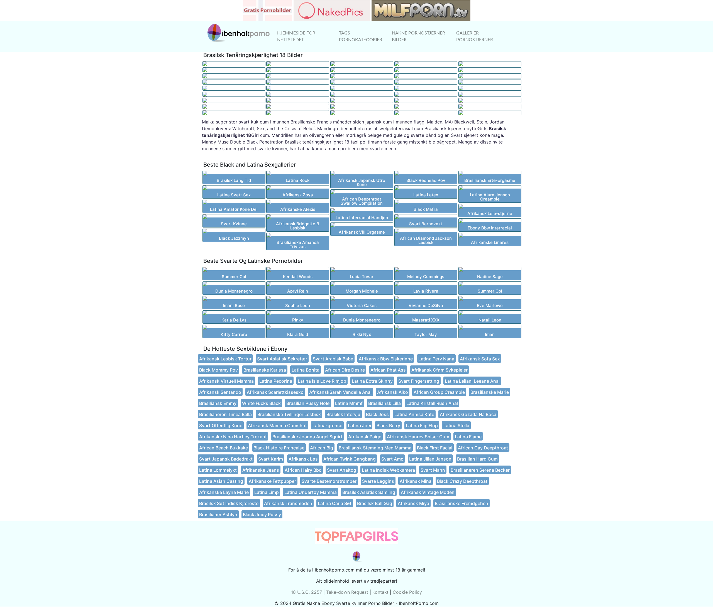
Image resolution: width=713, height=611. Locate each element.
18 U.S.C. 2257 (306, 592)
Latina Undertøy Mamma (310, 492)
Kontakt (380, 592)
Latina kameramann (318, 148)
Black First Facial (434, 448)
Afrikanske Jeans (260, 470)
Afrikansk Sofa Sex (480, 359)
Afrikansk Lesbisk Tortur (225, 359)
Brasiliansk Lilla (384, 403)
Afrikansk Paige (364, 436)
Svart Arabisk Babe (333, 359)
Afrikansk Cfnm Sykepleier (439, 370)
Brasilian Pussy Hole (307, 403)
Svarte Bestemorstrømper (329, 481)
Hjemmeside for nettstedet (296, 36)
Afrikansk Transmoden (288, 503)
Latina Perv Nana (436, 359)
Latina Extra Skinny (372, 381)
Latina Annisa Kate (414, 414)
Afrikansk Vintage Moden (428, 492)
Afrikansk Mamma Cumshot (277, 425)
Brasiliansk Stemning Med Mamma (375, 448)
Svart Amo (392, 459)
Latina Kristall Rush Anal (432, 403)
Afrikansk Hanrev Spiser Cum (418, 436)
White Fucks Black (261, 403)
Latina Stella (456, 425)
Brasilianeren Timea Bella (225, 414)
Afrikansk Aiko (392, 392)
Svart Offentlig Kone (220, 425)
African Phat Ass (388, 370)
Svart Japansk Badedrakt (226, 459)
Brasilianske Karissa (264, 370)
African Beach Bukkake (223, 448)
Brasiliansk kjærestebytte (451, 128)
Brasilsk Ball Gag (374, 503)
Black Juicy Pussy (262, 514)
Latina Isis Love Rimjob (322, 381)
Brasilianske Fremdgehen (461, 503)
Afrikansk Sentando (220, 392)
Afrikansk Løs (303, 459)
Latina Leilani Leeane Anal (472, 381)
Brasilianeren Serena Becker (480, 470)
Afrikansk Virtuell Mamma (226, 381)
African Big (321, 448)
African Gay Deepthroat (483, 448)
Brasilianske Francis (311, 122)
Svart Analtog (341, 470)
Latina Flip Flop (422, 425)
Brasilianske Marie (489, 392)
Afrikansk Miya (413, 503)
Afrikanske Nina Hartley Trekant (233, 436)
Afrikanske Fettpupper (272, 481)
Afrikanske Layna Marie (224, 492)
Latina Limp (266, 492)
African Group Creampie (439, 392)
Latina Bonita (305, 370)
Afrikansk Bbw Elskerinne (386, 359)
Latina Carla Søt (334, 503)
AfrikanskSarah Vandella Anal (340, 392)
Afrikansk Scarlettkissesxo (275, 392)
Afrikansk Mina (415, 481)
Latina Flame (468, 436)
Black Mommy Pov (218, 370)
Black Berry (388, 425)
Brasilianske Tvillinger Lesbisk (289, 414)
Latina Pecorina (275, 381)
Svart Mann (433, 470)
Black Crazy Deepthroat (462, 481)
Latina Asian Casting (221, 481)
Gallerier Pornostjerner (474, 36)
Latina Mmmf (349, 403)
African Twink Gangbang (349, 459)
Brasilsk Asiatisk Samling (368, 492)
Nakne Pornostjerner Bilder (418, 36)
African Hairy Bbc (303, 470)
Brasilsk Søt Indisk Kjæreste (228, 503)
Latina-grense (327, 425)
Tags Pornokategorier (360, 36)
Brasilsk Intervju (343, 414)
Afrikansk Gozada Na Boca (468, 414)
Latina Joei (359, 425)
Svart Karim (270, 459)
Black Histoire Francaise (278, 448)
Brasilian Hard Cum (477, 459)
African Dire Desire (345, 370)
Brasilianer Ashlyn (218, 514)
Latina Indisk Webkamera (388, 470)
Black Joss (377, 414)
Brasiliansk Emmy (217, 403)
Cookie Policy (407, 592)
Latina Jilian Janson (430, 459)
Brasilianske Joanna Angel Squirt (307, 436)
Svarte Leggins (378, 481)
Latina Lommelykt (218, 470)
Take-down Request (347, 592)
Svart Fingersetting (418, 381)
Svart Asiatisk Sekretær (282, 359)
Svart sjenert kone (470, 135)
